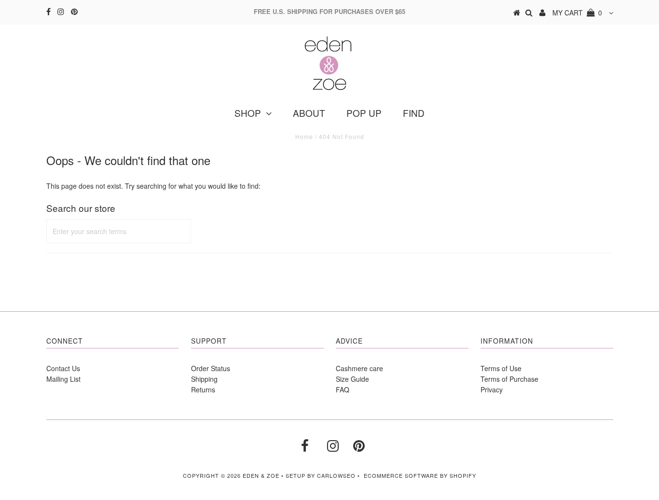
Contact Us (63, 368)
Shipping (204, 379)
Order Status (210, 368)
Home (304, 136)
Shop (247, 112)
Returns (203, 389)
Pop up (364, 112)
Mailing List (63, 379)
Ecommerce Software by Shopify (420, 475)
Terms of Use (501, 368)
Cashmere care (359, 368)
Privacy (492, 389)
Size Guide (352, 379)
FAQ (342, 389)
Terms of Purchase (509, 379)
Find (414, 112)
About (309, 112)
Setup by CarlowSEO (321, 475)
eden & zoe (261, 475)
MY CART (577, 12)
